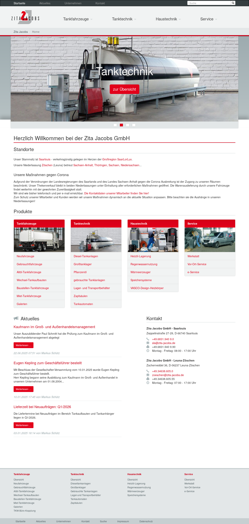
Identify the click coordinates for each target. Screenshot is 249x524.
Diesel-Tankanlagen (86, 256)
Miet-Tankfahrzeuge (29, 296)
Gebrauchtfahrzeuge (29, 264)
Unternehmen (73, 3)
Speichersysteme (141, 280)
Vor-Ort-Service (197, 264)
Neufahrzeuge (25, 256)
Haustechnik (167, 19)
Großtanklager (83, 264)
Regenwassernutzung (144, 264)
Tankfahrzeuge (76, 19)
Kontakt (100, 3)
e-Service (193, 272)
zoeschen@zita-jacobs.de (168, 375)
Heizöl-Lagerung (141, 256)
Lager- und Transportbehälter (92, 288)
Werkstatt (193, 256)
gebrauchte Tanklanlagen (89, 280)
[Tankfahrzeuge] (39, 240)
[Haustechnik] (153, 240)
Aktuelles (44, 3)
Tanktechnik (123, 19)
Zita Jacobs (21, 32)
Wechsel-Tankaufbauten (31, 280)
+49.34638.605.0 (162, 371)
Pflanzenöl (80, 272)
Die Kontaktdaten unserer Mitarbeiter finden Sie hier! (116, 193)
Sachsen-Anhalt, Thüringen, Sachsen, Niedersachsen (106, 165)
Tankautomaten (83, 304)
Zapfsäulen (81, 296)
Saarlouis (44, 159)
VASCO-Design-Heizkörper (147, 288)
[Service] (210, 240)
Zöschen (47, 165)
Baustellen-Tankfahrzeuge (33, 288)
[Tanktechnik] (96, 240)
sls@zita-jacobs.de (163, 343)
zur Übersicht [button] (124, 89)
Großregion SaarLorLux (117, 159)
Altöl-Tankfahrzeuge (29, 272)
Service (207, 19)
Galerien (22, 304)
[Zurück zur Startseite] (25, 17)
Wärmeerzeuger (141, 272)
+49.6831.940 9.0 (163, 339)
